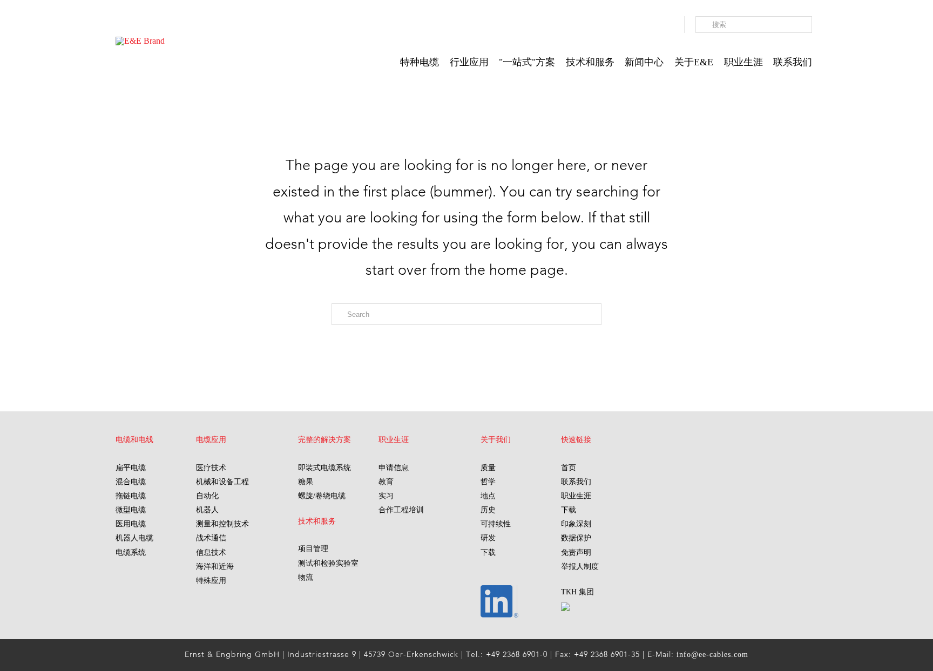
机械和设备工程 (222, 482)
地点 (488, 496)
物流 (305, 577)
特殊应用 (211, 581)
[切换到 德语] (651, 26)
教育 (386, 482)
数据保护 (576, 538)
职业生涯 (576, 496)
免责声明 (576, 552)
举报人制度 (580, 566)
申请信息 (393, 468)
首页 (568, 468)
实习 (386, 496)
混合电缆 (131, 482)
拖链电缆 (131, 496)
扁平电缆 (131, 468)
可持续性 (496, 524)
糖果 (305, 482)
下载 (488, 552)
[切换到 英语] (662, 26)
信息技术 (211, 552)
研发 (488, 538)
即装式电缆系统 (324, 468)
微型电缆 (131, 510)
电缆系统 (131, 552)
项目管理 (313, 549)
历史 (488, 510)
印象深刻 (576, 524)
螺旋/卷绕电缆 (322, 496)
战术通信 (211, 538)
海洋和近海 (215, 566)
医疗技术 (211, 468)
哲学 (488, 482)
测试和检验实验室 (328, 563)
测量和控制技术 (222, 524)
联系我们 (576, 482)
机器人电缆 (134, 538)
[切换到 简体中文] (673, 26)
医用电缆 (131, 524)
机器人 (207, 510)
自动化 (207, 496)
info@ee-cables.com (712, 654)
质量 (488, 468)
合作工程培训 (401, 510)
